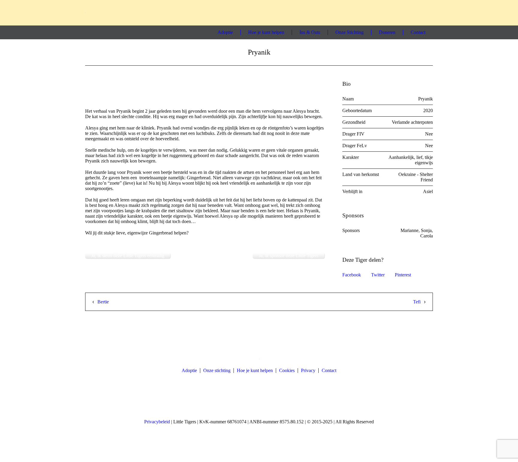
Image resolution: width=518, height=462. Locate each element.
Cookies (287, 370)
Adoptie (189, 370)
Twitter (378, 274)
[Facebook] (394, 12)
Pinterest (403, 274)
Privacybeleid (157, 421)
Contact (329, 370)
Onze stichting (217, 370)
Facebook (351, 274)
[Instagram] (405, 12)
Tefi (417, 301)
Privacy (308, 370)
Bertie (103, 301)
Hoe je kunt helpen (255, 370)
